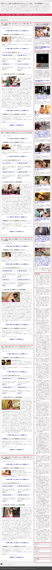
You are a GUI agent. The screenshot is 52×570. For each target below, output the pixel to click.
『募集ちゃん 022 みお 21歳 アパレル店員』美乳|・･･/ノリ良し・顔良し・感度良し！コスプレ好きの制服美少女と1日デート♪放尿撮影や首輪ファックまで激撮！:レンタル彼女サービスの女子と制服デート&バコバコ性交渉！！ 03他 (43, 465)
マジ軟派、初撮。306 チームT (22, 378)
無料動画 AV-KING (20, 14)
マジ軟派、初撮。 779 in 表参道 (7, 55)
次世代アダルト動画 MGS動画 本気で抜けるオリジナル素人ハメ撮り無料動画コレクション (25, 3)
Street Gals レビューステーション (40, 14)
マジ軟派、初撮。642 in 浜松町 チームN (24, 279)
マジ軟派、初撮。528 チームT (22, 387)
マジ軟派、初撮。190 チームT (6, 378)
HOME (3, 14)
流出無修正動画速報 (29, 14)
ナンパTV (3, 128)
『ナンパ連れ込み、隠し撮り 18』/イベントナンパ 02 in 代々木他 (17, 132)
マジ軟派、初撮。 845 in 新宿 (22, 270)
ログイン (37, 560)
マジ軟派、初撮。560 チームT (22, 55)
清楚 (6, 128)
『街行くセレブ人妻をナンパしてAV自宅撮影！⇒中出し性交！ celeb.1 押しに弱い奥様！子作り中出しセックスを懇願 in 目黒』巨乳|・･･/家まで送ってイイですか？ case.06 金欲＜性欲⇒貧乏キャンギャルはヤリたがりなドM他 (43, 360)
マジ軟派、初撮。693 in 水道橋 (7, 270)
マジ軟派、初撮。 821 (5, 279)
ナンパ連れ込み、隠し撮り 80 (6, 387)
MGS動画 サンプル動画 (11, 14)
